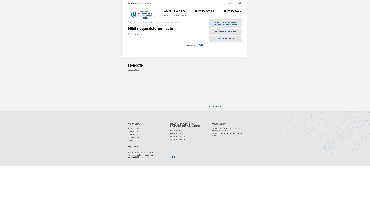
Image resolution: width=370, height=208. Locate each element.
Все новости (215, 107)
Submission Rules (176, 131)
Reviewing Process (176, 134)
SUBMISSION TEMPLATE (225, 32)
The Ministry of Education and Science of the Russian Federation (226, 129)
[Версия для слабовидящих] (240, 3)
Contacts (176, 15)
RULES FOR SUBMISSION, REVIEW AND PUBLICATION (225, 23)
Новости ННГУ (133, 70)
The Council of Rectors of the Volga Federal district (227, 134)
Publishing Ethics (134, 137)
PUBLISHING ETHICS (225, 39)
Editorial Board (232, 11)
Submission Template (177, 139)
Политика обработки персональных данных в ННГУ (141, 156)
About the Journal (174, 11)
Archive (166, 15)
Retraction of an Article (178, 137)
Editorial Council (204, 11)
